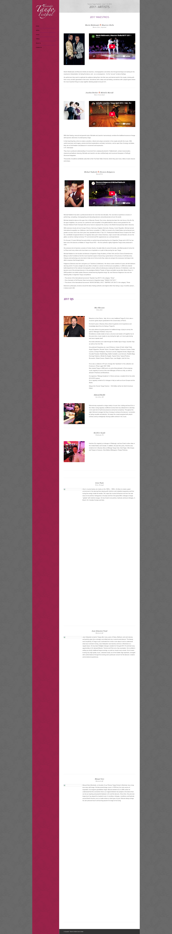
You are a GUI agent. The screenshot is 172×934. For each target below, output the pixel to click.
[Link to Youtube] (134, 931)
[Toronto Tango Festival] (46, 11)
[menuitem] (46, 26)
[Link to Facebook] (131, 931)
